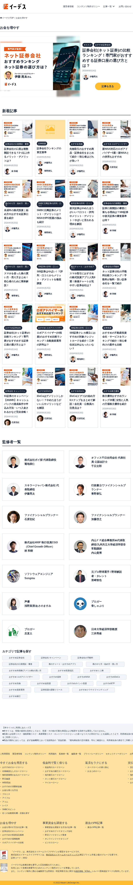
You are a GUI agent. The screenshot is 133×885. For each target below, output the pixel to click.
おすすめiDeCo (113, 677)
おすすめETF (109, 683)
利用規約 (52, 754)
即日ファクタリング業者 (55, 835)
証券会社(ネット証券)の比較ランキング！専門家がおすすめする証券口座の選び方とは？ (107, 58)
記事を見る (108, 86)
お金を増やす (22, 18)
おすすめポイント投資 (77, 683)
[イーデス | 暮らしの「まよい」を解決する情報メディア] (14, 8)
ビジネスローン (52, 842)
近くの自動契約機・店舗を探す (16, 813)
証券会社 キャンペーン (51, 658)
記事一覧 (107, 6)
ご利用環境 (5, 754)
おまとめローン (94, 771)
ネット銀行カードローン (55, 779)
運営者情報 (68, 6)
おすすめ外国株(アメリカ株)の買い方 (25, 670)
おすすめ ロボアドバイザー (21, 677)
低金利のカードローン (54, 767)
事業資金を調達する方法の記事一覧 (60, 827)
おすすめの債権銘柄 (11, 839)
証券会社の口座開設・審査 (20, 664)
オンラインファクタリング (56, 839)
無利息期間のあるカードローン (16, 775)
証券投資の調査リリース (51, 690)
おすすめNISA (84, 677)
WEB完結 (6, 782)
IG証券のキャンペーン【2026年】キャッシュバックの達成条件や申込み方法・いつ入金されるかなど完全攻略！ (16, 404)
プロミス (6, 794)
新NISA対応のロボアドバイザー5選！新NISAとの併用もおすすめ (115, 152)
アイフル (6, 798)
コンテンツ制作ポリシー (88, 6)
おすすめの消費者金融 (12, 786)
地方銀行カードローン (54, 775)
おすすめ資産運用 (16, 690)
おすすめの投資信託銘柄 (13, 835)
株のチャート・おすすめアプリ (62, 664)
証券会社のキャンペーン (13, 831)
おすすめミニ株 (97, 670)
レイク (5, 805)
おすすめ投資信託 (65, 670)
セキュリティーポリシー (116, 754)
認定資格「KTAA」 (83, 871)
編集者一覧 (76, 754)
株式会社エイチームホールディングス (62, 855)
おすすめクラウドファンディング (93, 690)
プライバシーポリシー (93, 754)
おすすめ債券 (55, 677)
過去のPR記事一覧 (95, 827)
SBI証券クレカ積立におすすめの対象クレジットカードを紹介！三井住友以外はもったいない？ (83, 340)
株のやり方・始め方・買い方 (105, 664)
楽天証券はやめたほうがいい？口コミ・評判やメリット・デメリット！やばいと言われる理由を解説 (82, 216)
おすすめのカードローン (13, 767)
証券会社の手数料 (85, 658)
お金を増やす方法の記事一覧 (15, 827)
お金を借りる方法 (10, 790)
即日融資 (6, 779)
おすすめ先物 (15, 683)
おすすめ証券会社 (16, 658)
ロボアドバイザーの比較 (13, 842)
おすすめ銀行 (15, 696)
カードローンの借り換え (98, 767)
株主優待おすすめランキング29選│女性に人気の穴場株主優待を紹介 (115, 400)
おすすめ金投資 (44, 683)
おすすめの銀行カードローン (57, 771)
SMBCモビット (9, 809)
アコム (5, 802)
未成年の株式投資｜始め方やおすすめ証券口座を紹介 (16, 214)
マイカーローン (52, 782)
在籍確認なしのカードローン (15, 771)
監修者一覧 (64, 754)
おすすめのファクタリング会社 (58, 831)
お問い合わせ (125, 6)
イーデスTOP (8, 18)
